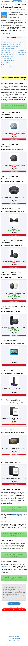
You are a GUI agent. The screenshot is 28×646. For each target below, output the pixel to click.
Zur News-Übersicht (14, 603)
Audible (4, 69)
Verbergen (19, 37)
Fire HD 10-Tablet (6, 62)
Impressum (14, 642)
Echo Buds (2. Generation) (8, 48)
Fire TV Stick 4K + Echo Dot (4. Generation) (12, 50)
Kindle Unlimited (6, 71)
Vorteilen (3, 96)
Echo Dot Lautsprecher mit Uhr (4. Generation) (13, 42)
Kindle (3, 64)
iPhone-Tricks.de (6, 1)
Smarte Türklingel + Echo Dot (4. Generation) (13, 54)
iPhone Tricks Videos (14, 640)
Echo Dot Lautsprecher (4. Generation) (11, 44)
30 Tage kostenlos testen (12, 87)
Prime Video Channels (7, 73)
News (2, 9)
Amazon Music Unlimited (8, 67)
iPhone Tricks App (14, 636)
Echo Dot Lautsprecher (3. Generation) (11, 46)
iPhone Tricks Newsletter (14, 638)
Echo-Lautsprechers (17, 514)
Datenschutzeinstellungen (14, 645)
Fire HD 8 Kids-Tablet (7, 56)
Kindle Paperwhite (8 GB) (8, 60)
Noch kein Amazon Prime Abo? (9, 40)
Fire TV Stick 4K (6, 58)
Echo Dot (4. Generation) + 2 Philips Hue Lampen (13, 52)
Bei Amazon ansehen (14, 139)
